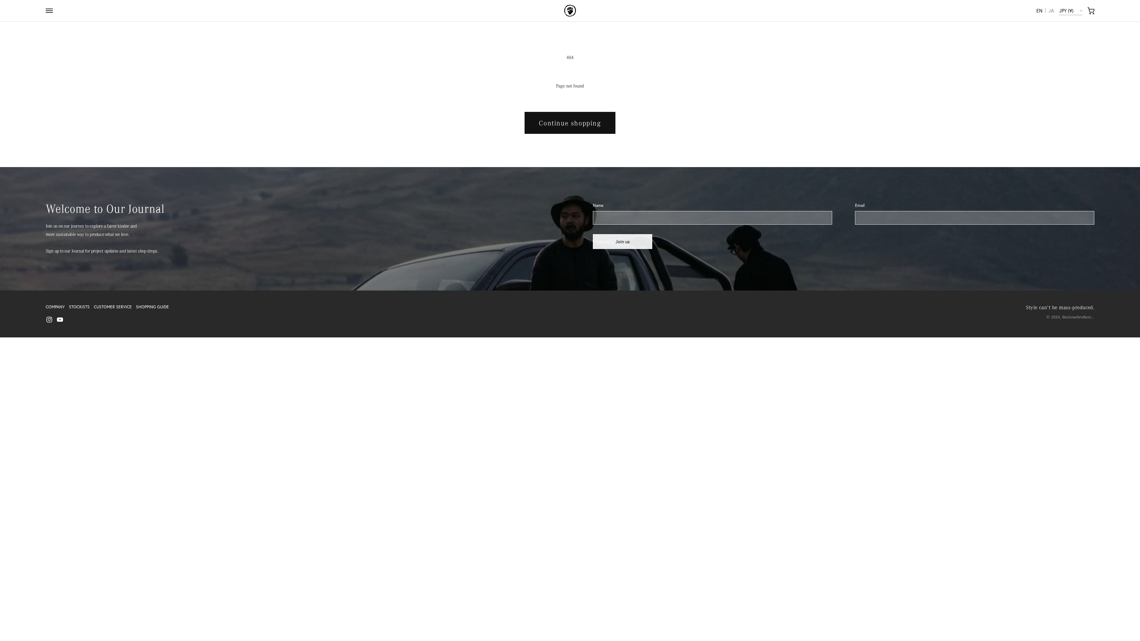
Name (598, 205)
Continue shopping (570, 122)
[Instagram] (49, 319)
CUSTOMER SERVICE (113, 307)
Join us (622, 242)
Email (859, 205)
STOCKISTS (79, 307)
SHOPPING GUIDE (152, 307)
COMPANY (55, 307)
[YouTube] (60, 319)
